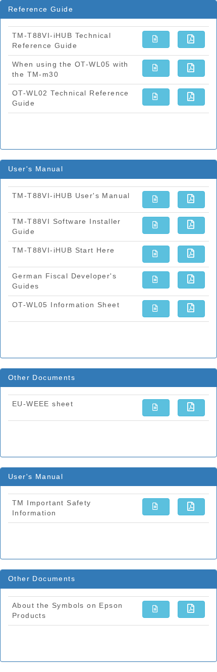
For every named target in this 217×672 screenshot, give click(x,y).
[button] (156, 39)
